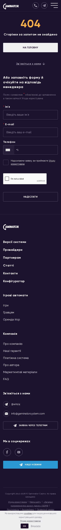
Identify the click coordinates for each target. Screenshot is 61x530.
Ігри (6, 305)
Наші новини (33, 464)
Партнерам (12, 257)
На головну (30, 47)
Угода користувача (17, 502)
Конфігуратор (14, 281)
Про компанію (12, 343)
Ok (24, 526)
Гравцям (8, 312)
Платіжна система (16, 358)
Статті (8, 265)
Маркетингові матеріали (20, 372)
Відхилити (36, 526)
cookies (28, 513)
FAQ (6, 379)
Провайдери (12, 250)
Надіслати (30, 196)
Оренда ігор (11, 319)
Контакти (10, 273)
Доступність (13, 509)
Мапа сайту (35, 502)
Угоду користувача (30, 521)
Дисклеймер (28, 509)
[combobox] (8, 149)
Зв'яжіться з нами (28, 63)
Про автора (11, 365)
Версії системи (14, 242)
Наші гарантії (12, 350)
